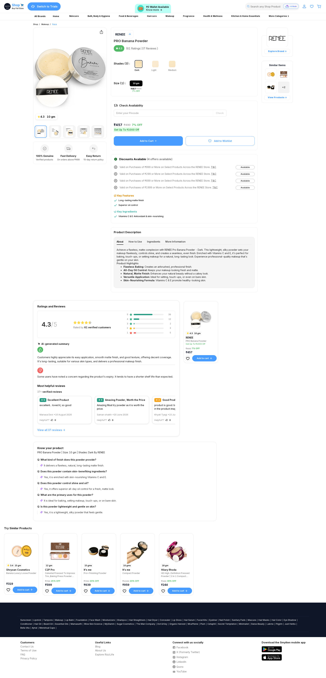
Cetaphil (211, 624)
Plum (202, 624)
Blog (97, 646)
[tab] (120, 241)
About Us (100, 650)
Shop (35, 24)
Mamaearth (76, 624)
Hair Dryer (153, 620)
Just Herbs (290, 624)
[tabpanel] (184, 265)
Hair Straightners (137, 620)
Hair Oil (37, 624)
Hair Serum (189, 620)
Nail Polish (224, 620)
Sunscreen (25, 620)
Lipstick (37, 620)
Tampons (48, 620)
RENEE (120, 34)
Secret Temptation (227, 624)
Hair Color (277, 620)
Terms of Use (28, 650)
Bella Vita (25, 628)
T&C (213, 167)
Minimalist (244, 624)
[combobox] (272, 6)
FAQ (22, 654)
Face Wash (94, 620)
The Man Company (145, 624)
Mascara (252, 620)
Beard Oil (48, 624)
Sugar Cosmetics (125, 624)
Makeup (45, 24)
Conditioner (26, 624)
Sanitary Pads (239, 620)
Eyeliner (213, 620)
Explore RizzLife (104, 654)
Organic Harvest (177, 624)
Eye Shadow (290, 620)
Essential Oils (61, 624)
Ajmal (34, 628)
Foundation (81, 620)
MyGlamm (110, 624)
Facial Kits (202, 620)
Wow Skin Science (93, 624)
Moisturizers (109, 620)
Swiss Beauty (258, 624)
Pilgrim (279, 624)
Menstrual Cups (47, 628)
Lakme (270, 624)
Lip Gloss (177, 620)
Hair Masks (263, 620)
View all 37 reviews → (51, 430)
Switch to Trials (47, 6)
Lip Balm (69, 620)
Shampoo (122, 620)
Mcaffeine (193, 624)
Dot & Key (162, 624)
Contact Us (27, 646)
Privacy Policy (28, 658)
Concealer (165, 620)
